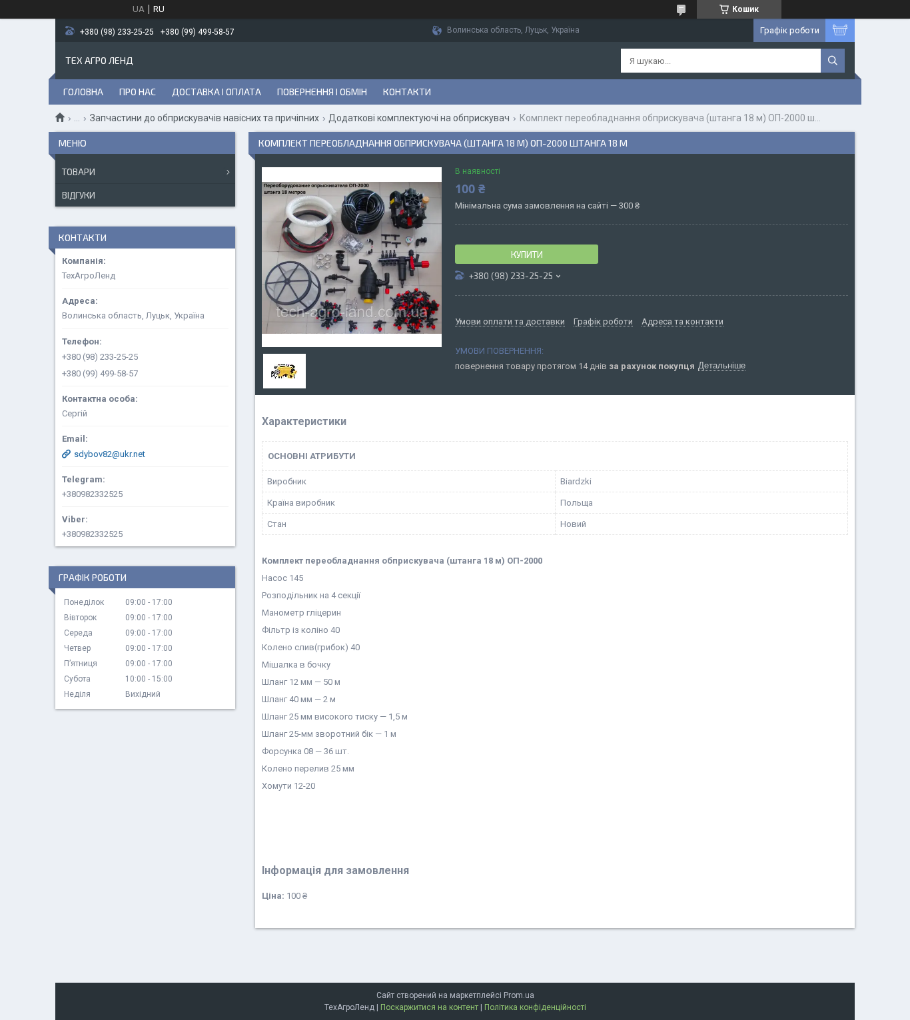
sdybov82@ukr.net (109, 454)
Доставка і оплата (216, 91)
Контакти (407, 91)
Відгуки (78, 195)
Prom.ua (519, 995)
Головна (83, 91)
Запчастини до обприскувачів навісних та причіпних (204, 118)
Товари (78, 172)
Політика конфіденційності (535, 1007)
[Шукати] (833, 61)
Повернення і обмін (322, 91)
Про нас (137, 91)
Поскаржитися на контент (429, 1007)
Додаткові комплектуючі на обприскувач (419, 118)
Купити (527, 254)
